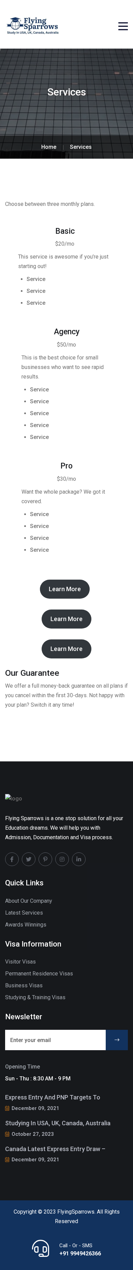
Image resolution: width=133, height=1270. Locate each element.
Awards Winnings (25, 924)
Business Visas (24, 985)
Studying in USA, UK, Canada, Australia (57, 1123)
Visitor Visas (20, 961)
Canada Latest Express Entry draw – (55, 1148)
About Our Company (28, 901)
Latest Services (24, 913)
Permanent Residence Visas (39, 973)
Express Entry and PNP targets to (52, 1097)
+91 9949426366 (80, 1253)
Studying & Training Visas (35, 997)
